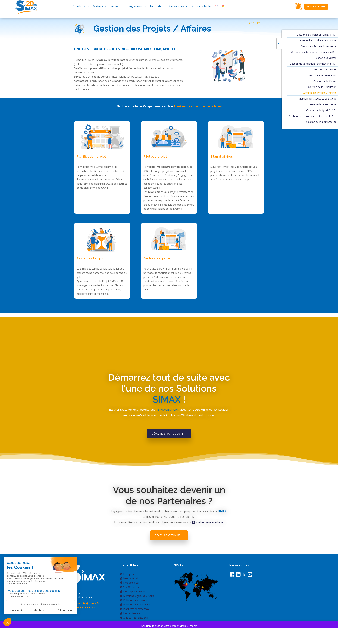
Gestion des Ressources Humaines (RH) (313, 52)
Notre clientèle (131, 613)
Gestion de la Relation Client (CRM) (316, 34)
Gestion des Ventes (325, 58)
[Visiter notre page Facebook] (231, 575)
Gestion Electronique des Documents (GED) (312, 116)
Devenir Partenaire (167, 535)
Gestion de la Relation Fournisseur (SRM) (313, 64)
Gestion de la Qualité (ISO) (321, 110)
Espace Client (316, 6)
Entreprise (129, 574)
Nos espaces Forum (134, 591)
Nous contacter (201, 6)
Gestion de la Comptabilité (321, 122)
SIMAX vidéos (131, 587)
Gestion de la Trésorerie (322, 104)
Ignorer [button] (193, 625)
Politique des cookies (135, 600)
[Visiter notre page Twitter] (243, 575)
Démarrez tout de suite (168, 433)
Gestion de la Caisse (324, 81)
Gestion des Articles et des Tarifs (317, 40)
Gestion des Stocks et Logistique (317, 98)
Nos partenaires (132, 578)
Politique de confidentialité (138, 604)
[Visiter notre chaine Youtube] (249, 575)
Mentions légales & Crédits (138, 596)
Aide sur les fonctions (135, 617)
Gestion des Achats (325, 69)
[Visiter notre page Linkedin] (237, 575)
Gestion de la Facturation (322, 75)
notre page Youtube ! (210, 522)
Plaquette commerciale (136, 609)
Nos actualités (131, 582)
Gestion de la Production (322, 87)
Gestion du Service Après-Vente (318, 46)
